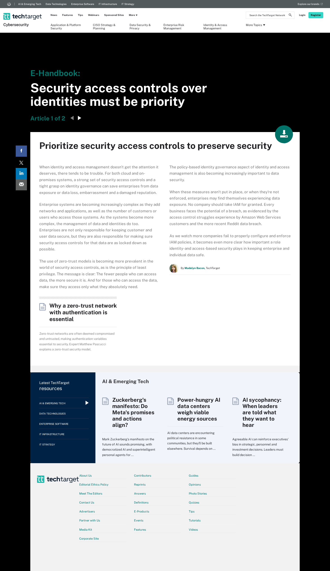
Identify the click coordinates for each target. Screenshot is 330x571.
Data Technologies (56, 4)
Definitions (141, 502)
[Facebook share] (21, 151)
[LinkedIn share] (21, 173)
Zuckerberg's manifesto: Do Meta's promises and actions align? (133, 412)
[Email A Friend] (21, 184)
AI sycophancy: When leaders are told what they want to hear (261, 412)
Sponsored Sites (114, 15)
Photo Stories (198, 493)
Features (67, 15)
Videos (193, 529)
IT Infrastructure (108, 4)
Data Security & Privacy (140, 26)
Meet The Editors (90, 493)
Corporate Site (89, 538)
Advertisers (87, 511)
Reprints (140, 484)
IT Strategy (127, 4)
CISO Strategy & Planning (104, 26)
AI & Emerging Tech (29, 4)
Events (138, 520)
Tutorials (195, 520)
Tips (80, 15)
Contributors (142, 475)
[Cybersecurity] (23, 10)
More (132, 15)
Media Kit (85, 529)
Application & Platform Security (66, 26)
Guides (193, 475)
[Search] (290, 15)
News (54, 15)
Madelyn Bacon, (195, 268)
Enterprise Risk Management (173, 26)
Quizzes (194, 502)
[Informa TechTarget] (9, 4)
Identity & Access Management (215, 26)
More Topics (254, 25)
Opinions (195, 484)
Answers (140, 493)
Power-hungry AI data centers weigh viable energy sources (198, 409)
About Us (85, 475)
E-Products (141, 511)
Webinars (93, 15)
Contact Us (86, 502)
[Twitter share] (21, 162)
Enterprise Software (82, 4)
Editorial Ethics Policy (93, 484)
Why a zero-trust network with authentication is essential (83, 312)
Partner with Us (89, 520)
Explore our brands (308, 4)
